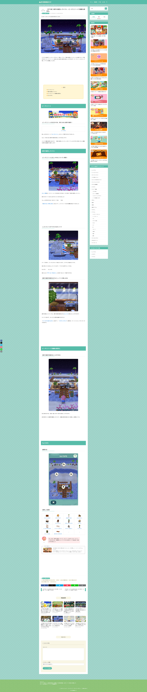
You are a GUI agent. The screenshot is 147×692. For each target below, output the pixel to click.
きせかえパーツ (95, 240)
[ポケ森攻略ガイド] (48, 2)
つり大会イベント (95, 177)
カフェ (58, 580)
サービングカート (58, 523)
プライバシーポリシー (77, 688)
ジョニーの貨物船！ (96, 193)
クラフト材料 (95, 220)
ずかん (93, 200)
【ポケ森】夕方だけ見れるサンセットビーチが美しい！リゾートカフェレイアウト (68, 548)
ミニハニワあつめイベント (97, 179)
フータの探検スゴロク (96, 197)
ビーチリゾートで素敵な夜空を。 (55, 93)
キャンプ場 (44, 193)
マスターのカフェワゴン (69, 523)
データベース (94, 242)
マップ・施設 (94, 189)
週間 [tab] (99, 16)
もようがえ (50, 95)
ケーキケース (47, 523)
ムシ (93, 225)
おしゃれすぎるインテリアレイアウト (49, 580)
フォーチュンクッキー (96, 182)
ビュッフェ (66, 314)
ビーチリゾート (51, 89)
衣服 (93, 204)
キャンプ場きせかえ (64, 580)
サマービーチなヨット (52, 273)
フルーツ (94, 229)
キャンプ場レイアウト (45, 13)
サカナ (94, 222)
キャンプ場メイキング (72, 580)
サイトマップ (70, 688)
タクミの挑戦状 (95, 184)
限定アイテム (94, 207)
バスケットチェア (63, 320)
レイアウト (94, 170)
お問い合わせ (84, 688)
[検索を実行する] (106, 8)
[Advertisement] (63, 73)
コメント (45, 647)
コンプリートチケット (96, 214)
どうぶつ (93, 186)
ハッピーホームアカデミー (97, 195)
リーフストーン (95, 216)
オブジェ (93, 209)
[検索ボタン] (106, 2)
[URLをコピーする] (82, 585)
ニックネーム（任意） (47, 662)
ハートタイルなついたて (48, 320)
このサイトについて (63, 688)
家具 (93, 202)
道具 (93, 235)
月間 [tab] (104, 16)
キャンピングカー (95, 238)
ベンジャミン (80, 528)
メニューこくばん (47, 533)
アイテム (93, 212)
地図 (93, 233)
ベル (93, 218)
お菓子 (94, 231)
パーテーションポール (58, 528)
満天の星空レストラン (52, 91)
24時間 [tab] (93, 16)
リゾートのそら (63, 130)
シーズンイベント (95, 172)
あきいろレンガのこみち (48, 203)
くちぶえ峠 (94, 191)
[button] (44, 585)
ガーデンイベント (95, 175)
